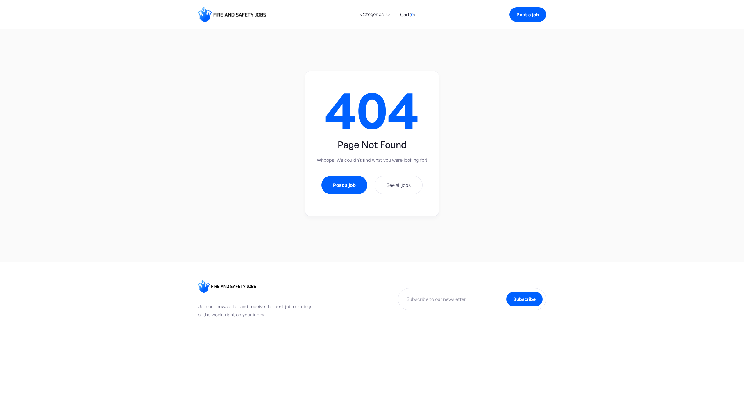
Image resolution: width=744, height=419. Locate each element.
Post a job (527, 14)
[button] (375, 15)
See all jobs (399, 185)
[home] (232, 14)
